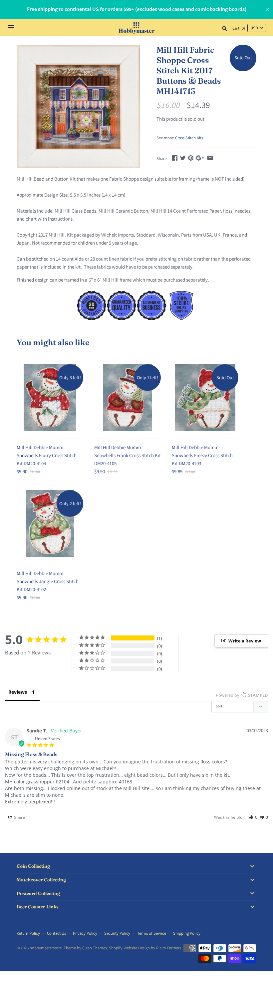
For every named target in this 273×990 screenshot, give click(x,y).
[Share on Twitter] (182, 158)
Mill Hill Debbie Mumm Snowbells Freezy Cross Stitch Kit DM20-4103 (202, 455)
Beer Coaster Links (38, 907)
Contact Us (56, 933)
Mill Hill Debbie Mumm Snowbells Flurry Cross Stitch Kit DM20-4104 (47, 455)
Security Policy (117, 933)
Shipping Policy (186, 933)
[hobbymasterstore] (136, 27)
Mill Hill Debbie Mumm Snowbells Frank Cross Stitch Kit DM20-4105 (127, 455)
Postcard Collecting (38, 893)
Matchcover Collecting (41, 880)
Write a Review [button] (244, 641)
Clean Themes (94, 948)
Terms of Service (151, 933)
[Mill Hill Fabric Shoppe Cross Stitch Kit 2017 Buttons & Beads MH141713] (78, 106)
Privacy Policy (85, 933)
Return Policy (28, 933)
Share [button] (19, 817)
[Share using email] (210, 158)
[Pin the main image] (190, 158)
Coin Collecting (33, 866)
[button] (253, 817)
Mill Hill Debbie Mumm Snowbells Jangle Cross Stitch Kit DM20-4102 (48, 581)
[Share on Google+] (200, 158)
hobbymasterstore (46, 948)
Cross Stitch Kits (189, 138)
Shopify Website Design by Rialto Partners (145, 948)
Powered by (242, 695)
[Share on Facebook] (174, 158)
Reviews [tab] (17, 692)
